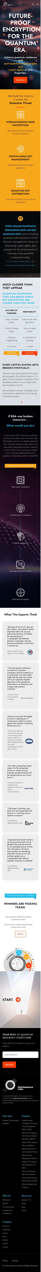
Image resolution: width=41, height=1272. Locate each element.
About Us (6, 1248)
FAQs (23, 1226)
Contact (5, 1269)
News (5, 1259)
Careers (5, 1255)
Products (25, 1135)
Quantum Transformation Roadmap (7, 1143)
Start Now (19, 80)
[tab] (18, 411)
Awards (5, 1226)
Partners (5, 1262)
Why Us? (7, 1218)
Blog (22, 1229)
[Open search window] (31, 4)
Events (23, 1232)
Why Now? (7, 1222)
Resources (26, 1218)
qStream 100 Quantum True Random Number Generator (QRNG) (29, 1155)
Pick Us (20, 955)
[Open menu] (36, 4)
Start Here (7, 1135)
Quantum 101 (25, 1222)
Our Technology (8, 1229)
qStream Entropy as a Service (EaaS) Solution (28, 1171)
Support (5, 1266)
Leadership (6, 1252)
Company (7, 1244)
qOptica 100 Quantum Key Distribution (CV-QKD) (28, 1187)
